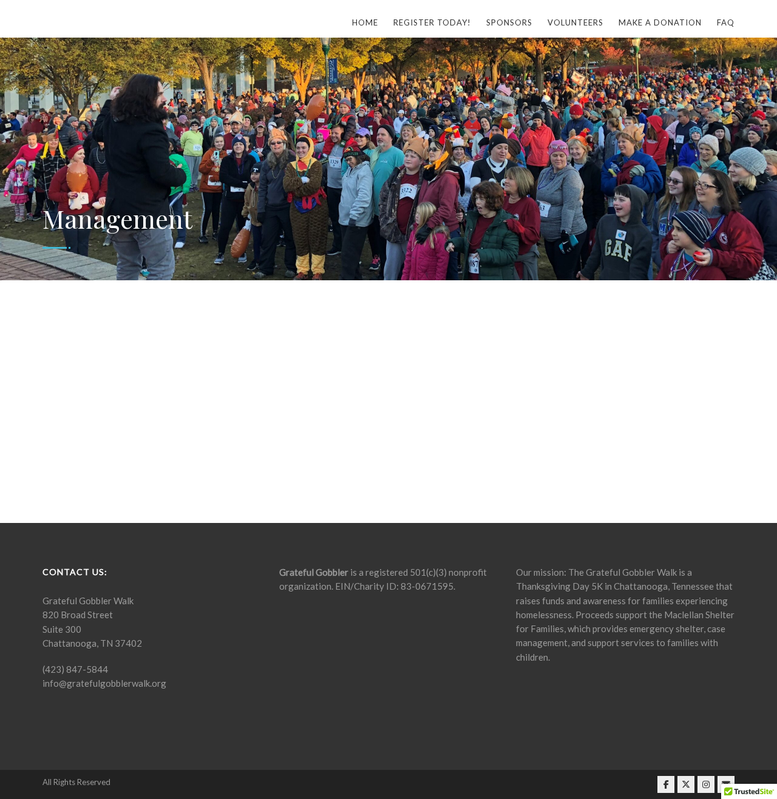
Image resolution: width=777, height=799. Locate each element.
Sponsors (509, 22)
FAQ (726, 22)
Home (365, 22)
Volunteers (575, 22)
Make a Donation (660, 22)
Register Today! (432, 22)
